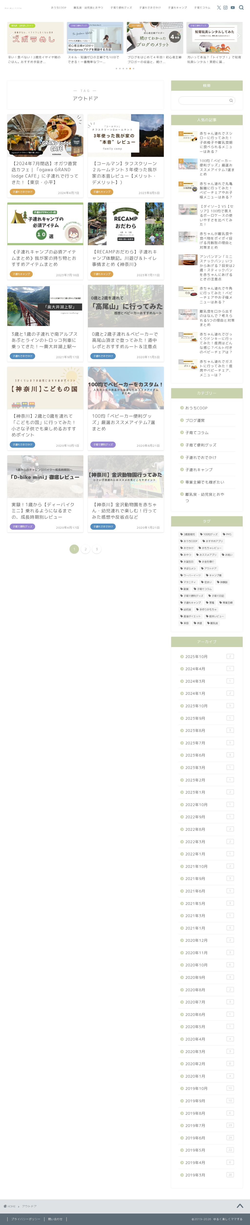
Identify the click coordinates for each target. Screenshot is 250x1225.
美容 (186, 623)
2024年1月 (208, 693)
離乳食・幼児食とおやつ (88, 7)
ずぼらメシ (190, 568)
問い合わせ (55, 1219)
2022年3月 (208, 841)
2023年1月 (208, 792)
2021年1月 (208, 928)
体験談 (224, 582)
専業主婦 (227, 602)
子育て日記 (218, 595)
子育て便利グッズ (121, 7)
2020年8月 (208, 989)
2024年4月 (208, 668)
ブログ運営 (195, 420)
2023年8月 (208, 730)
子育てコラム (202, 7)
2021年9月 (208, 878)
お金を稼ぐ (208, 561)
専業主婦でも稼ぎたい (204, 482)
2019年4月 (208, 1162)
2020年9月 (208, 977)
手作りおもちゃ (208, 609)
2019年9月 (208, 1101)
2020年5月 (208, 1026)
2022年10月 (208, 804)
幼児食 (187, 609)
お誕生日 (188, 561)
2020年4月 (208, 1039)
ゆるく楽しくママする (13, 8)
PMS (228, 534)
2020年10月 (208, 965)
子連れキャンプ (177, 7)
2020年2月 (208, 1063)
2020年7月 (208, 1002)
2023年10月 (208, 706)
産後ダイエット (192, 616)
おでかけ (188, 548)
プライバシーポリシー (26, 1219)
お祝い (228, 555)
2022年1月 (208, 854)
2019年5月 (208, 1150)
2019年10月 (208, 1088)
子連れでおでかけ (150, 7)
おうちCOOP (58, 7)
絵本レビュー (216, 616)
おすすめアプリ (214, 541)
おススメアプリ (208, 555)
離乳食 (214, 623)
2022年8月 (208, 829)
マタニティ (190, 582)
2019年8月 (208, 1113)
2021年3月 (208, 915)
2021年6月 (208, 891)
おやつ (187, 555)
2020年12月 (208, 940)
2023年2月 (208, 780)
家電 (211, 602)
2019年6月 (208, 1138)
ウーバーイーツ (192, 575)
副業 (186, 589)
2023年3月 (208, 767)
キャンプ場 (215, 575)
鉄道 (199, 623)
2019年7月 (208, 1125)
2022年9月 (208, 817)
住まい (208, 582)
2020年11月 (208, 952)
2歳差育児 (189, 534)
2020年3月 (208, 1051)
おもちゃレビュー (211, 548)
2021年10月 (208, 866)
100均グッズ (210, 534)
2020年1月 (208, 1076)
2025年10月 (208, 656)
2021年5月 (208, 903)
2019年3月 (208, 1175)
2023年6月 (208, 755)
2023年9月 (208, 718)
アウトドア (210, 568)
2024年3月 (208, 681)
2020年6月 (208, 1014)
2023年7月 (208, 743)
